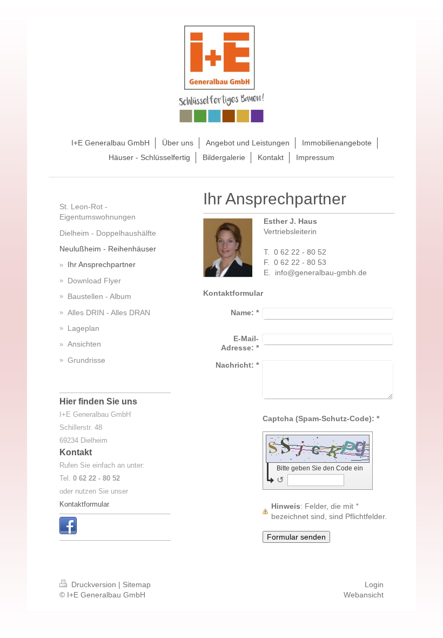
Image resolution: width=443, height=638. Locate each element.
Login (374, 584)
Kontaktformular (84, 504)
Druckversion (93, 584)
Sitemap (137, 584)
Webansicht (364, 594)
